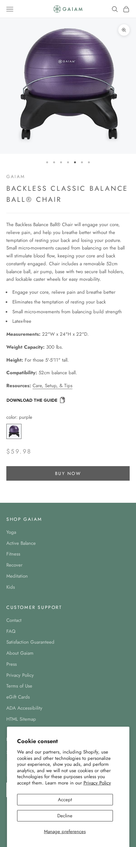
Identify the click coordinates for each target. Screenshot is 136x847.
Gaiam (15, 176)
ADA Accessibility (24, 708)
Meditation (17, 576)
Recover (14, 565)
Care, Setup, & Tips (52, 385)
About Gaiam (20, 653)
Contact (14, 620)
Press (11, 664)
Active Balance (21, 543)
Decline (64, 815)
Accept (65, 799)
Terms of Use (19, 685)
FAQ (10, 631)
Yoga (11, 532)
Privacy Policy (97, 782)
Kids (10, 587)
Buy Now (68, 473)
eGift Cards (18, 697)
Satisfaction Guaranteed (30, 642)
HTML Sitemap (21, 719)
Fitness (13, 553)
